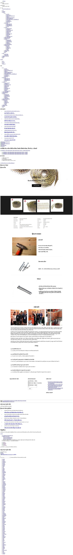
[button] (36, 185)
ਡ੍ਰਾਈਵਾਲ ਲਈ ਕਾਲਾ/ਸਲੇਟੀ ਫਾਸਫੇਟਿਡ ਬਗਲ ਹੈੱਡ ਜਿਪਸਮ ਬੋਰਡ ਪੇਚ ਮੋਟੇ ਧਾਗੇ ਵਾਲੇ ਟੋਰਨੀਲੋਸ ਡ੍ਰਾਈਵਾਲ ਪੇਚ (55, 389)
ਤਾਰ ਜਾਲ (5, 27)
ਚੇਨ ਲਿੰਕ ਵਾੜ (8, 29)
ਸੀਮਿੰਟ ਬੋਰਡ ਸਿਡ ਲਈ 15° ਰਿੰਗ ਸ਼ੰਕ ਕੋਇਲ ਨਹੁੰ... (13, 420)
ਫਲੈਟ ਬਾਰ (7, 46)
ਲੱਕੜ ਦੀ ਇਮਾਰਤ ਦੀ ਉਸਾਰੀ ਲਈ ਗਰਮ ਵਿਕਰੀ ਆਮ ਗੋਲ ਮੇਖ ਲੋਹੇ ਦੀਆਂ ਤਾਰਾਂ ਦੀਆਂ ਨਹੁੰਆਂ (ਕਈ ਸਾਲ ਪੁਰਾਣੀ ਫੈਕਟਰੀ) (55, 382)
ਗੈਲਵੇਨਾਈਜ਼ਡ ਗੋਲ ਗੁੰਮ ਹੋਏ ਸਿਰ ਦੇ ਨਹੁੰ (8, 401)
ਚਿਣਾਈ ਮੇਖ (8, 22)
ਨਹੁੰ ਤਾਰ (7, 26)
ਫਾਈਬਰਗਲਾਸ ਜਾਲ (9, 36)
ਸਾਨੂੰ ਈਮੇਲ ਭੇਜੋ (2, 163)
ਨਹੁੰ (4, 13)
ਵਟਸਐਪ (1, 452)
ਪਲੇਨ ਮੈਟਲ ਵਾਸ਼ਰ (9, 41)
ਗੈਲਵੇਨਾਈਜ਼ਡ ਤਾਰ (9, 24)
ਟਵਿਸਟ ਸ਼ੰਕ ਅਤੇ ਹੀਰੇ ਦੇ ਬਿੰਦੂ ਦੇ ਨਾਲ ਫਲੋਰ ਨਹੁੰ (12, 427)
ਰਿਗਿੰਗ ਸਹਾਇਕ (6, 50)
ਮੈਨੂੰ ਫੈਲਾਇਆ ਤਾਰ (9, 33)
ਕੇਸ (2, 57)
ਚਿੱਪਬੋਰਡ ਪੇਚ (8, 43)
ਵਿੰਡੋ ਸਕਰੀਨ (8, 34)
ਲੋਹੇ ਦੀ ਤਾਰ (6, 23)
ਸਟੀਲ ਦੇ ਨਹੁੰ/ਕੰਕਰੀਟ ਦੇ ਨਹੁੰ (8, 70)
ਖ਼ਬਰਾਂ (3, 53)
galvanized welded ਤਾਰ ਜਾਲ (9, 140)
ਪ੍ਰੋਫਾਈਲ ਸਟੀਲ (6, 45)
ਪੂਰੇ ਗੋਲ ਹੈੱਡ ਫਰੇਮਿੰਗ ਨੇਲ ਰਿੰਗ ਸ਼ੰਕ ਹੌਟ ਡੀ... (12, 416)
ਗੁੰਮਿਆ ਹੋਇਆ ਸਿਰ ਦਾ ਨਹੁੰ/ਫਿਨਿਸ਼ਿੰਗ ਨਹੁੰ (12, 19)
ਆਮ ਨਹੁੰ (7, 14)
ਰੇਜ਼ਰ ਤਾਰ (7, 32)
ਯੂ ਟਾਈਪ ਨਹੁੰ (8, 20)
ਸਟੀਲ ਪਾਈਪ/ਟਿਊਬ (7, 37)
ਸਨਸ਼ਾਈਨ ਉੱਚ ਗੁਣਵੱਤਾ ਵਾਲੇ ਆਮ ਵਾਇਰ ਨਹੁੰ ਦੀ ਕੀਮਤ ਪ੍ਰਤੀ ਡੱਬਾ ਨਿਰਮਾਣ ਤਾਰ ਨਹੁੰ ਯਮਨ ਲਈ (55, 385)
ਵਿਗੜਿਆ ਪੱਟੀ (6, 102)
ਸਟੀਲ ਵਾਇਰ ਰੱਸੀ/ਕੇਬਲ (8, 44)
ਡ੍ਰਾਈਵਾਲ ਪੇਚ (6, 94)
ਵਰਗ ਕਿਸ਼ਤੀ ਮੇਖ (8, 21)
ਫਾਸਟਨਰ (5, 39)
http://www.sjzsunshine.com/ (7, 437)
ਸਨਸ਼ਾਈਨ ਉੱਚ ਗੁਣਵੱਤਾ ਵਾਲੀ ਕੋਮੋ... (10, 117)
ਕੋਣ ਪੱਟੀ (5, 103)
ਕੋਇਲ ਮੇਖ (7, 16)
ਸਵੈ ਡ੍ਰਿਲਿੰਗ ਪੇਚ (6, 95)
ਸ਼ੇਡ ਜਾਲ (7, 35)
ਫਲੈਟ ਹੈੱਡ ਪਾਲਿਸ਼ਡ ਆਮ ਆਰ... (9, 120)
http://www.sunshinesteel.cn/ (7, 438)
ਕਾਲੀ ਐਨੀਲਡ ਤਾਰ (9, 25)
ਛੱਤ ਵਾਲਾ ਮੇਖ (8, 15)
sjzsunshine (2, 453)
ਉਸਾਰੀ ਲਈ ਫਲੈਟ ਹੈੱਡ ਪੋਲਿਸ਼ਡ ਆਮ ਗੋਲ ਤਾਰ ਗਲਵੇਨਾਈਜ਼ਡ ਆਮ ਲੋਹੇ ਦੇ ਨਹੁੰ (54, 387)
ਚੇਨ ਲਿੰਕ (5, 51)
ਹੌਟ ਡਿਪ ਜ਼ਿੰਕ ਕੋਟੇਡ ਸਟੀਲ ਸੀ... (10, 128)
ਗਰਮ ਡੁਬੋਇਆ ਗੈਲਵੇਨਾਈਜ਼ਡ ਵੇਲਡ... (10, 136)
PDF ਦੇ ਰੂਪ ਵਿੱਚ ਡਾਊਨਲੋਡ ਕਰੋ (9, 163)
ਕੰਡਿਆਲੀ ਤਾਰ (6, 86)
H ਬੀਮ (7, 49)
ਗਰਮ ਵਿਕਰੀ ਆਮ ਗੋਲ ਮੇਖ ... (9, 113)
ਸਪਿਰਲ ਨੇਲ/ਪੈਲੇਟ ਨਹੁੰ (9, 18)
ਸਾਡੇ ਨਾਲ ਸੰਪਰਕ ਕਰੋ (5, 56)
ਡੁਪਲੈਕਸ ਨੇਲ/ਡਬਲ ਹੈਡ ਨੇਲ (10, 17)
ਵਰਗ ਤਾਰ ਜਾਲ (8, 31)
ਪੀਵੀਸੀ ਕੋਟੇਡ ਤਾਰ (7, 78)
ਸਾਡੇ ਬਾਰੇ (3, 11)
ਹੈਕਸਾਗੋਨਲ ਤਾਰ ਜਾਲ (9, 30)
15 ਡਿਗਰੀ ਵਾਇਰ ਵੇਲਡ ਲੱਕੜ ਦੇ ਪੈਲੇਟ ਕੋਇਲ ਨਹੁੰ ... (13, 423)
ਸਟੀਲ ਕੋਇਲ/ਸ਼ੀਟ (7, 38)
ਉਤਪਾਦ (3, 12)
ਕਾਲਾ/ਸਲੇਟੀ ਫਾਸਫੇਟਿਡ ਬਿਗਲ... (10, 124)
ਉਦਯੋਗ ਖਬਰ (6, 55)
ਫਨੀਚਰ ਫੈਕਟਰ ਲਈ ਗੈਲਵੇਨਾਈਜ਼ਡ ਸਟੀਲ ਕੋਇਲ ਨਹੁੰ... (14, 412)
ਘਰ (2, 10)
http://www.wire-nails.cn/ (7, 439)
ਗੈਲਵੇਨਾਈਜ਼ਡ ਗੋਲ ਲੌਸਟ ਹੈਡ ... (9, 132)
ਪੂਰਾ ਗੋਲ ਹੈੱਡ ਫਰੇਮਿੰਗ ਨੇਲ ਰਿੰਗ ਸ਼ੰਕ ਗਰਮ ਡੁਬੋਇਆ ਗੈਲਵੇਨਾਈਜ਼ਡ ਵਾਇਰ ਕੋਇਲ (14, 400)
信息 (28, 385)
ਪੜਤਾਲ (1, 433)
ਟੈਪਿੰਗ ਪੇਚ (7, 42)
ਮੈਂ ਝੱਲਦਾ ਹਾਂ (8, 47)
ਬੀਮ (5, 52)
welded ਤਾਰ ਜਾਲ (9, 28)
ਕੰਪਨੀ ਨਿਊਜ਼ (6, 54)
